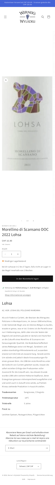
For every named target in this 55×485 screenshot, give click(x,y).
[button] (5, 17)
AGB (23, 479)
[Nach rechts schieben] (33, 221)
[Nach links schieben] (22, 221)
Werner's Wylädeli (14, 475)
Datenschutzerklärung (45, 475)
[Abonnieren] (47, 448)
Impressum (31, 479)
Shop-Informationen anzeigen (18, 295)
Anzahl (4, 249)
